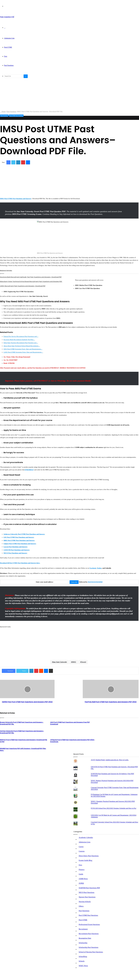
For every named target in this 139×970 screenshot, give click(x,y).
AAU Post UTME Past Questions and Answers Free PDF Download (70, 723)
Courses (82, 851)
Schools (81, 961)
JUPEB (81, 883)
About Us (49, 759)
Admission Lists (9, 38)
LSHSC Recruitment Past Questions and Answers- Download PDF (22, 286)
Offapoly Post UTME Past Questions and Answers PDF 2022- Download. (72, 741)
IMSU (74, 662)
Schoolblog (83, 956)
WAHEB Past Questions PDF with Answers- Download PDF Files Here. (23, 749)
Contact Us (57, 759)
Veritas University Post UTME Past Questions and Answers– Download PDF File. (22, 732)
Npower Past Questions (87, 897)
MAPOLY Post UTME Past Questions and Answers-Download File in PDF (23, 741)
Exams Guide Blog (85, 860)
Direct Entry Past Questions (89, 856)
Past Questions (9, 65)
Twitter (99, 568)
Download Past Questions (35, 759)
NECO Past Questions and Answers (15, 553)
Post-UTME (8, 47)
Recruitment (83, 929)
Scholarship (83, 943)
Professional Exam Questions (89, 924)
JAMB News (83, 879)
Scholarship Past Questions (88, 947)
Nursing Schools (85, 902)
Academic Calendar (86, 837)
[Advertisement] (61, 96)
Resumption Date (85, 938)
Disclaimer (65, 759)
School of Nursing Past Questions (91, 952)
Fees (5, 56)
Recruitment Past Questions (89, 934)
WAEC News (83, 966)
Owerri (83, 662)
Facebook (93, 568)
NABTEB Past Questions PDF (89, 888)
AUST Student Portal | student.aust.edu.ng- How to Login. (110, 760)
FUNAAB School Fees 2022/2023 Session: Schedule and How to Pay (113, 808)
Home (3, 111)
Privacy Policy (21, 759)
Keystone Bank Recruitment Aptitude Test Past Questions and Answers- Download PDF (31, 277)
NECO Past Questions (86, 892)
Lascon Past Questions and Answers (15, 547)
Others (81, 906)
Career (81, 847)
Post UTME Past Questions (16, 115)
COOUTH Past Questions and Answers (17, 550)
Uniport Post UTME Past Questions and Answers (20, 543)
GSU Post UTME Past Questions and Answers (19, 537)
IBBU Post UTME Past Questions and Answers (19, 540)
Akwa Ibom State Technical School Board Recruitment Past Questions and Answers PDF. (31, 282)
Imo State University (60, 662)
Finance (81, 869)
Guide (81, 874)
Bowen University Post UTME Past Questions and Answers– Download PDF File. (21, 723)
